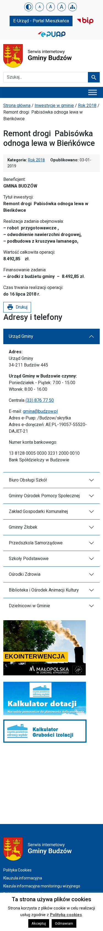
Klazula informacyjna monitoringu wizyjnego (41, 886)
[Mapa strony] (72, 6)
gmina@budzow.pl (40, 411)
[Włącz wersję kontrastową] (28, 6)
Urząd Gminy (21, 336)
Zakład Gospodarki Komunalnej (38, 511)
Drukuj (17, 307)
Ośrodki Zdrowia (24, 574)
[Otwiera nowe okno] (85, 20)
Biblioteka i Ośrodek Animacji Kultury (44, 590)
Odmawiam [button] (64, 923)
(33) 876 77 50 (40, 400)
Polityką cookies (66, 914)
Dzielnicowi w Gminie (29, 605)
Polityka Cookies (17, 870)
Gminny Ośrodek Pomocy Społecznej (44, 495)
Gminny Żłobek (23, 527)
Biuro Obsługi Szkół (28, 480)
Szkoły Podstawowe (29, 558)
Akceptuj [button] (39, 923)
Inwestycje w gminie (54, 105)
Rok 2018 (87, 105)
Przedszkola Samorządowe (36, 542)
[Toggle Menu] (92, 92)
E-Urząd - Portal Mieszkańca (41, 20)
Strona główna (16, 105)
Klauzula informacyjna (22, 878)
